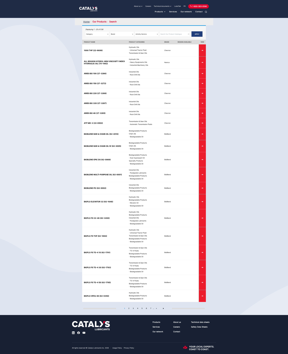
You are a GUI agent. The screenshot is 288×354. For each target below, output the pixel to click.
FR (185, 6)
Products (159, 11)
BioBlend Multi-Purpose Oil (98, 174)
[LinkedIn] (73, 333)
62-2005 (116, 146)
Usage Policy (117, 348)
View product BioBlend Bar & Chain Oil (202, 134)
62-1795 (106, 282)
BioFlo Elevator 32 (93, 201)
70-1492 (103, 63)
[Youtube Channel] (84, 333)
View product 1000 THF (202, 50)
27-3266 (102, 73)
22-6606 (98, 50)
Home (86, 21)
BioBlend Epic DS (92, 159)
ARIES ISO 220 (90, 93)
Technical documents (161, 6)
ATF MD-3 (88, 123)
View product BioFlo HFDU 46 (202, 296)
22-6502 (98, 123)
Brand (166, 42)
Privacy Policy (129, 348)
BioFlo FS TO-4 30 (92, 267)
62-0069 (106, 159)
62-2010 (114, 134)
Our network (186, 11)
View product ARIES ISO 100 (202, 73)
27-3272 (101, 83)
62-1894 (102, 236)
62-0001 (117, 174)
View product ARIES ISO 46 (202, 113)
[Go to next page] (163, 308)
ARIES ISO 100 (90, 73)
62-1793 (106, 267)
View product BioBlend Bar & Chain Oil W (202, 146)
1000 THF (88, 50)
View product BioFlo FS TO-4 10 (202, 252)
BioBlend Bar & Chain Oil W (97, 146)
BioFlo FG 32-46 (92, 218)
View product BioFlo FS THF (202, 236)
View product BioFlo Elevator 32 (202, 201)
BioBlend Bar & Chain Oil (96, 134)
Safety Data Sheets (199, 327)
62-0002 (101, 188)
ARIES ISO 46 (90, 113)
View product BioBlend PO (202, 188)
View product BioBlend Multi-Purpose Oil (202, 174)
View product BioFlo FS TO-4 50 (202, 282)
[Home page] (88, 9)
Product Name (89, 42)
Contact (198, 11)
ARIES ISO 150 (90, 83)
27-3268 (102, 93)
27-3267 (102, 103)
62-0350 (104, 296)
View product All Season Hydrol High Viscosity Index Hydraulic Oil (202, 62)
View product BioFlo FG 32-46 (202, 218)
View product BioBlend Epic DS (202, 159)
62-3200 (105, 218)
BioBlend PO (90, 188)
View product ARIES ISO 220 (202, 93)
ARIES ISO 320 (90, 103)
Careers (148, 6)
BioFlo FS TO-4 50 (92, 282)
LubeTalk (177, 6)
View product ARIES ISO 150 (202, 83)
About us (137, 6)
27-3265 (101, 113)
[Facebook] (78, 333)
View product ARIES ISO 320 (202, 103)
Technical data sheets (200, 322)
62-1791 (106, 252)
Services (173, 11)
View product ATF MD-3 (202, 123)
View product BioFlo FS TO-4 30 (202, 267)
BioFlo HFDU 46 (91, 296)
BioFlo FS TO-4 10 (92, 252)
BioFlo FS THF (90, 236)
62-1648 (108, 201)
